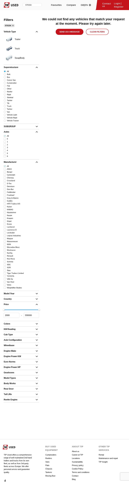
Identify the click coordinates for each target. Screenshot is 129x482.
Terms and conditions (80, 472)
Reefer (9, 91)
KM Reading (9, 329)
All (8, 71)
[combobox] (32, 5)
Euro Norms (9, 362)
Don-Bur (10, 189)
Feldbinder (11, 192)
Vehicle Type (10, 32)
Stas (8, 270)
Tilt (8, 103)
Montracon (11, 250)
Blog (74, 479)
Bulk (8, 74)
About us (75, 451)
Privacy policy (78, 465)
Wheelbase (9, 345)
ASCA (9, 169)
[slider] (4, 310)
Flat (8, 86)
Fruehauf (10, 195)
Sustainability (77, 462)
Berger (9, 172)
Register (118, 7)
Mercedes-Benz (13, 247)
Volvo (9, 285)
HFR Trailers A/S (13, 204)
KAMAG (10, 209)
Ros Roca (11, 259)
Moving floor (50, 476)
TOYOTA (10, 276)
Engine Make (10, 351)
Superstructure (11, 67)
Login (117, 3)
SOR (9, 267)
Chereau (10, 178)
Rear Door (9, 389)
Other (9, 89)
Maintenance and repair (108, 458)
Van (8, 112)
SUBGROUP (10, 126)
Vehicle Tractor (13, 120)
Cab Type (8, 334)
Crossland (11, 180)
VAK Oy (10, 279)
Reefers (48, 458)
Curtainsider (12, 83)
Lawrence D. (12, 230)
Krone (9, 224)
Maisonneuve (12, 241)
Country (8, 299)
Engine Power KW (12, 356)
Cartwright (11, 175)
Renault (10, 256)
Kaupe (9, 215)
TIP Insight (103, 462)
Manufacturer (10, 162)
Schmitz (10, 262)
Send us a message (69, 32)
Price (6, 304)
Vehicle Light (12, 115)
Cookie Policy (77, 469)
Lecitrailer (11, 233)
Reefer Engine (10, 400)
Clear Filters (97, 32)
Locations (76, 458)
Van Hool (10, 282)
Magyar (10, 238)
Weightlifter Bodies (14, 288)
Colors (7, 324)
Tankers (48, 472)
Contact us (106, 5)
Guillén (9, 201)
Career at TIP (77, 455)
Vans (47, 462)
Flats (47, 465)
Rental (101, 455)
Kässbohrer (11, 212)
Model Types (10, 378)
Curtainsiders (50, 455)
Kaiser (9, 207)
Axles (6, 132)
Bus (8, 77)
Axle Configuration (13, 340)
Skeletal (10, 97)
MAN (9, 244)
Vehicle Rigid (12, 118)
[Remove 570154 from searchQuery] (13, 25)
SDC (9, 264)
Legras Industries (14, 235)
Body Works (10, 383)
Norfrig (9, 253)
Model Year (9, 293)
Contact (75, 476)
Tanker (9, 100)
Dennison (10, 186)
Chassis (48, 469)
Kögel (9, 221)
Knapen (10, 218)
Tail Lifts (8, 394)
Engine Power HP (12, 367)
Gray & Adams (12, 198)
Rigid (9, 94)
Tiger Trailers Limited (15, 273)
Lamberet (11, 227)
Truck (9, 106)
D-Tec (9, 183)
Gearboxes (9, 373)
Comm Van (11, 80)
